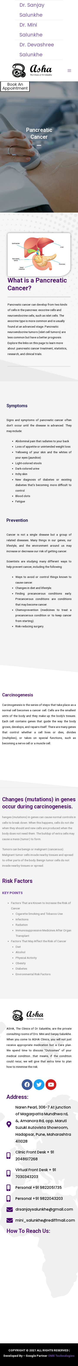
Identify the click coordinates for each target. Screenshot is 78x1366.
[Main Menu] (69, 70)
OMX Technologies (61, 1355)
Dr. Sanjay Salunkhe (32, 10)
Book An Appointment (15, 86)
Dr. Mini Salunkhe (31, 29)
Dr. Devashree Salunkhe (37, 49)
